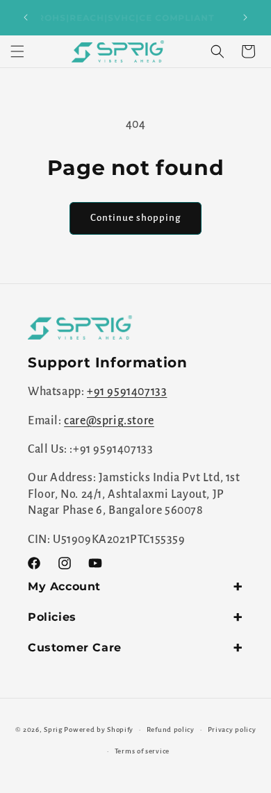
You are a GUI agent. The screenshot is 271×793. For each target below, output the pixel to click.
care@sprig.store (109, 421)
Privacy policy (232, 729)
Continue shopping (135, 217)
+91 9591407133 (127, 391)
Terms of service (142, 751)
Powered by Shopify (98, 729)
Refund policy (171, 729)
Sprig (53, 729)
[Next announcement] (245, 17)
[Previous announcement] (25, 17)
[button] (17, 51)
